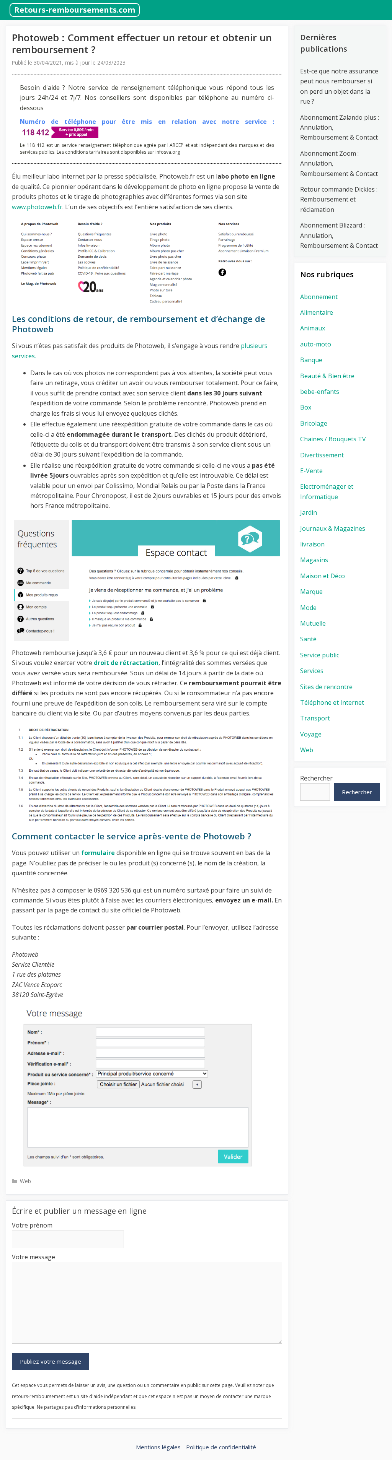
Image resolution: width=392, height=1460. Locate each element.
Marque (311, 591)
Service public (319, 655)
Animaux (312, 328)
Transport (315, 718)
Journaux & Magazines (332, 528)
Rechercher (316, 778)
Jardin (308, 512)
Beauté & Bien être (327, 376)
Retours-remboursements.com (74, 10)
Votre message (33, 1257)
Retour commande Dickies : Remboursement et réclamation (338, 199)
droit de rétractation (126, 662)
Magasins (314, 560)
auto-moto (315, 344)
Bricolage (313, 423)
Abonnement (319, 297)
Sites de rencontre (326, 687)
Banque (311, 360)
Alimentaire (316, 312)
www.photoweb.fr (37, 207)
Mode (308, 607)
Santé (308, 639)
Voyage (311, 734)
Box (305, 407)
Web (25, 1181)
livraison (312, 544)
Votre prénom (32, 1225)
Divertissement (322, 455)
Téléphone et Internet (332, 702)
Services (311, 671)
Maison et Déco (322, 576)
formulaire (98, 853)
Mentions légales (158, 1447)
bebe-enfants (319, 391)
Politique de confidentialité (221, 1447)
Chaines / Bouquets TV (333, 439)
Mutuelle (313, 623)
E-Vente (311, 471)
